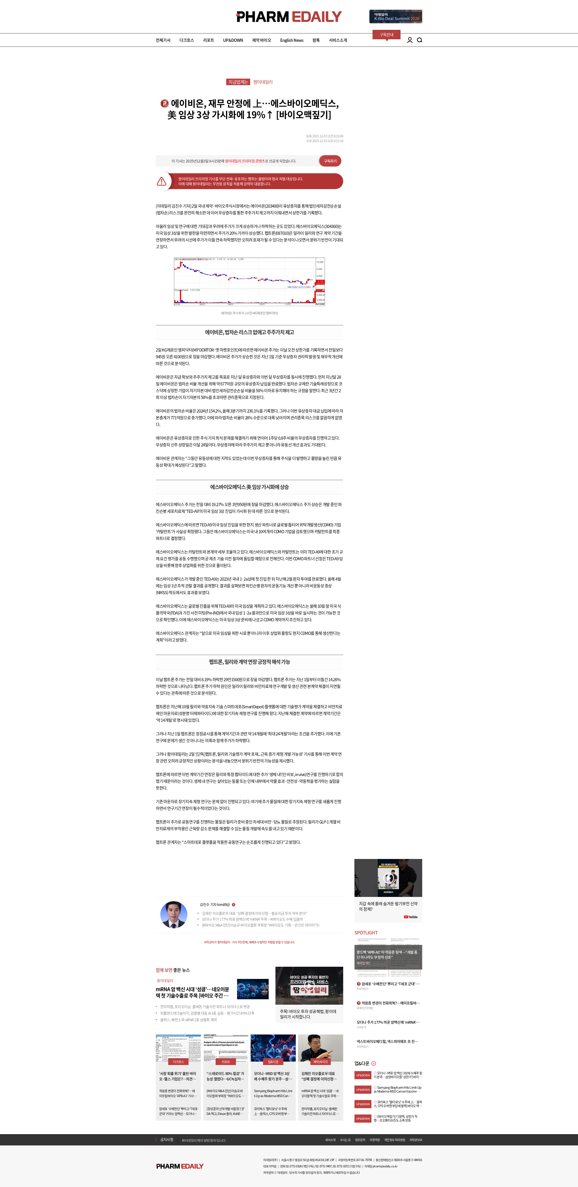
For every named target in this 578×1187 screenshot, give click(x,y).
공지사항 (166, 1139)
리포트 (208, 40)
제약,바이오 (320, 1061)
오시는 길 (345, 1140)
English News (291, 40)
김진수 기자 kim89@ (215, 904)
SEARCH (419, 40)
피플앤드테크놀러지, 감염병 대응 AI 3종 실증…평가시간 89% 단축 (207, 1013)
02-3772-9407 (323, 1166)
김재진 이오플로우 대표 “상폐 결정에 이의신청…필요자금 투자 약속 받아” (254, 913)
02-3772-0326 (294, 1166)
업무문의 (360, 1140)
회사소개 (330, 1140)
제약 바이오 (261, 40)
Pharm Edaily (180, 1166)
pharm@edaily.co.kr (385, 1166)
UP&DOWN (233, 40)
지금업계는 (238, 82)
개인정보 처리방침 (394, 1140)
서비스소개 (338, 40)
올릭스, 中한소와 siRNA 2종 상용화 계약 (188, 1019)
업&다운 (273, 1061)
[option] (217, 1138)
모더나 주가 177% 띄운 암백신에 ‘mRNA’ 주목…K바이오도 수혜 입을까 (252, 919)
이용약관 (375, 1140)
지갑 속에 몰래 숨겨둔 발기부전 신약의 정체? (388, 906)
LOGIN (408, 40)
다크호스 (186, 40)
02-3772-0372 (341, 1166)
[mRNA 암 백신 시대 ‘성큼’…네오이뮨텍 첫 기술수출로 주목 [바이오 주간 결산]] (253, 988)
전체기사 (163, 40)
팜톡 (316, 40)
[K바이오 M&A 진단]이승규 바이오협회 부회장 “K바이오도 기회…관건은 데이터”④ (260, 925)
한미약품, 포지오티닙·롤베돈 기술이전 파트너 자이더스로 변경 (205, 1006)
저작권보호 (416, 1140)
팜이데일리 (263, 82)
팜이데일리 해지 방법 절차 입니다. (204, 1138)
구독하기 (330, 161)
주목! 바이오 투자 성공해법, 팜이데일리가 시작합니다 (308, 1014)
